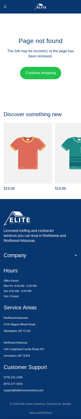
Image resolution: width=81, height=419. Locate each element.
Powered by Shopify (59, 403)
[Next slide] (72, 157)
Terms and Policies (40, 412)
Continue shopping (40, 73)
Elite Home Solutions (32, 403)
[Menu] (5, 7)
